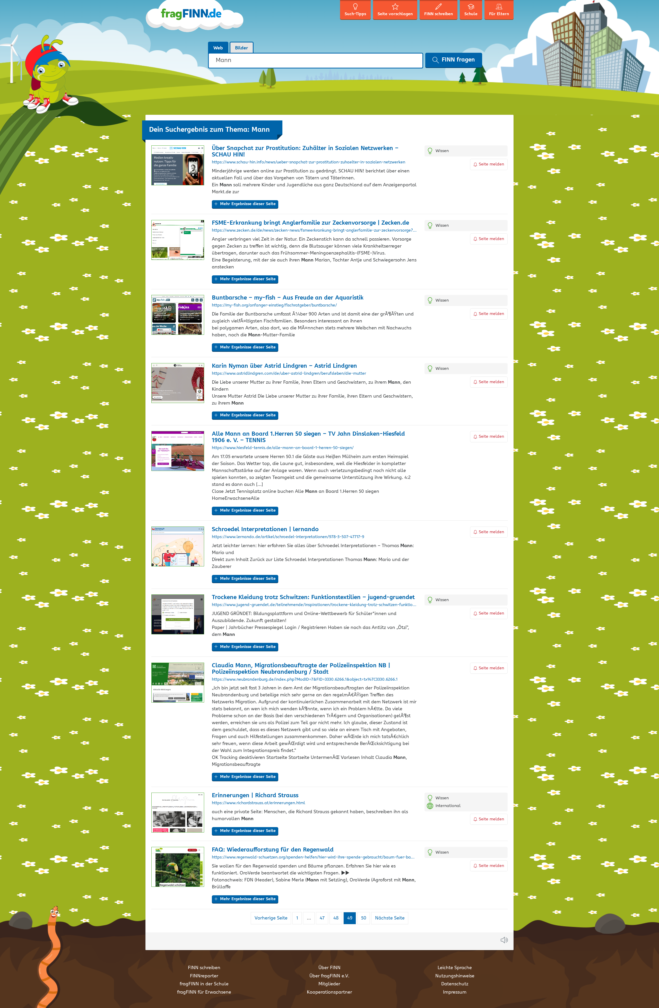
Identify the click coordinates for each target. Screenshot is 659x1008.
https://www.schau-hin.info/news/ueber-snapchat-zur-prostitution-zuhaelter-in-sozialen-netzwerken (308, 162)
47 (323, 918)
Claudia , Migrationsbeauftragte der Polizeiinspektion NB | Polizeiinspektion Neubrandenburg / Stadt (301, 669)
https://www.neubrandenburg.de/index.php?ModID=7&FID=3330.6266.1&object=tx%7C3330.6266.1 (304, 680)
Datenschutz (454, 984)
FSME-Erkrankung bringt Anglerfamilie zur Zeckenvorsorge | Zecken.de (310, 222)
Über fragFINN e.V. (329, 976)
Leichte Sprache (455, 967)
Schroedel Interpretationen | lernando (265, 529)
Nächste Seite (390, 918)
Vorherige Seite (271, 918)
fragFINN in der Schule (204, 984)
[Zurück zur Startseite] (195, 20)
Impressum (454, 992)
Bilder (241, 48)
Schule (471, 14)
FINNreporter (204, 976)
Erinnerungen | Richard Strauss (255, 795)
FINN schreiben (204, 967)
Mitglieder (329, 984)
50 (365, 918)
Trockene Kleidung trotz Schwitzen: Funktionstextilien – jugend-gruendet (313, 597)
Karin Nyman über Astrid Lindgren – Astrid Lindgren (284, 366)
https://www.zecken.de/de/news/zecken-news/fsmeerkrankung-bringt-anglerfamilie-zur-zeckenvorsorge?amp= (314, 230)
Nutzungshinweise (454, 976)
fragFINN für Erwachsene (204, 992)
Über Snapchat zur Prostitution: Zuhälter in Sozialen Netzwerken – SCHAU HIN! (305, 151)
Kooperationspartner (329, 992)
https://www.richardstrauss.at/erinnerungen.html (258, 803)
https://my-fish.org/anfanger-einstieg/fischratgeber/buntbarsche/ (274, 305)
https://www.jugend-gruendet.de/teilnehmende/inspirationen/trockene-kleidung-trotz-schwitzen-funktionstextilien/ (314, 605)
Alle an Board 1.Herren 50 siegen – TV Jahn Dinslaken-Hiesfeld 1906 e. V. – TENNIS (308, 437)
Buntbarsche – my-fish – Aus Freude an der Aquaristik (287, 297)
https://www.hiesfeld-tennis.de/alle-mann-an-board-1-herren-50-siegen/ (283, 448)
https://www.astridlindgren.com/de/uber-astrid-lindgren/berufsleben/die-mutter (289, 374)
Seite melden (491, 164)
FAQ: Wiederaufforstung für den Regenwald (273, 849)
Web (218, 48)
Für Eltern (499, 14)
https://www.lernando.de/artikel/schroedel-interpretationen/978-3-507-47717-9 (288, 537)
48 (337, 918)
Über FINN (329, 967)
